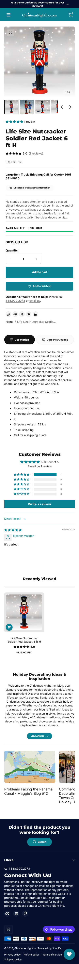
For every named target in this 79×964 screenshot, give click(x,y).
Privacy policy (12, 954)
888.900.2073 (15, 300)
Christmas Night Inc (25, 948)
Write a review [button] (39, 504)
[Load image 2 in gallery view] (27, 107)
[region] (39, 4)
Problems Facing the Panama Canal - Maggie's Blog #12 (28, 791)
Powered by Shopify (49, 948)
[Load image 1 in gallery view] (11, 107)
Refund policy (32, 954)
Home (9, 321)
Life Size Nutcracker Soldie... (36, 321)
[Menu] (8, 15)
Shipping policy (13, 959)
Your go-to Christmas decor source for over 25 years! (37, 4)
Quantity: (12, 250)
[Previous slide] (62, 107)
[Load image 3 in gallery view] (42, 107)
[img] (13, 530)
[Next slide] (70, 107)
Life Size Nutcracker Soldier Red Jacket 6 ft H (24, 639)
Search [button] (42, 841)
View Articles (37, 736)
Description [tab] (22, 339)
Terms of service (52, 954)
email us (34, 300)
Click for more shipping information (32, 187)
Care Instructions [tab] (57, 339)
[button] (70, 14)
